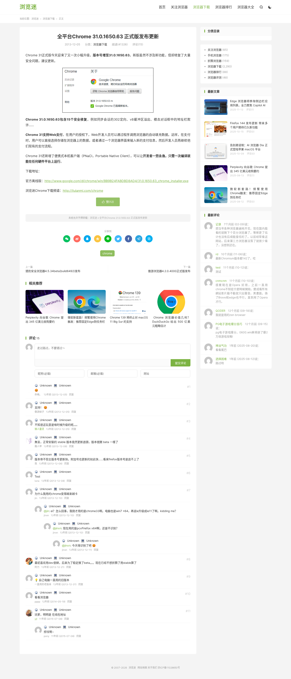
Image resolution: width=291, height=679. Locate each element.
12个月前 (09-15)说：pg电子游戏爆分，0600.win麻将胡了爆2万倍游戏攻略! (242, 330)
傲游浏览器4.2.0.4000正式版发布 (169, 271)
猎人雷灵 (39, 429)
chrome (107, 253)
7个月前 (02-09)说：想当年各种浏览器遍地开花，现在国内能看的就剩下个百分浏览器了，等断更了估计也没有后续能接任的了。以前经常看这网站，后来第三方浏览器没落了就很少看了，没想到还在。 (242, 234)
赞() (108, 201)
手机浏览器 (215, 55)
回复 (71, 394)
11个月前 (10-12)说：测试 (233, 269)
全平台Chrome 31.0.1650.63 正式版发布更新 (108, 36)
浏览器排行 (223, 7)
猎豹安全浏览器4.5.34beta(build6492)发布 (53, 271)
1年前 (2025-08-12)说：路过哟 (238, 361)
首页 (162, 7)
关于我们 (152, 667)
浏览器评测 (215, 77)
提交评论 (180, 363)
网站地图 (142, 667)
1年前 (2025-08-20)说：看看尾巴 (238, 347)
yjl (36, 618)
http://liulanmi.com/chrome (83, 191)
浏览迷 (28, 7)
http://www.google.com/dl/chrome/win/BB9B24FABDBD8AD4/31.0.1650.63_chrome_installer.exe (116, 181)
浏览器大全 (245, 7)
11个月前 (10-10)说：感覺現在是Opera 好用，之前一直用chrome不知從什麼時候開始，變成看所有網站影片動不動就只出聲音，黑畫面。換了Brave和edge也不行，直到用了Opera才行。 (242, 291)
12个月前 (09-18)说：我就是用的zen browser (236, 312)
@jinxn (57, 528)
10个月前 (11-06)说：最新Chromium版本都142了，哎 (236, 256)
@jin (46, 511)
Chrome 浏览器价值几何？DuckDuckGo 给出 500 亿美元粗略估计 (171, 321)
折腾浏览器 (215, 60)
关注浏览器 (179, 7)
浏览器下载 (201, 7)
